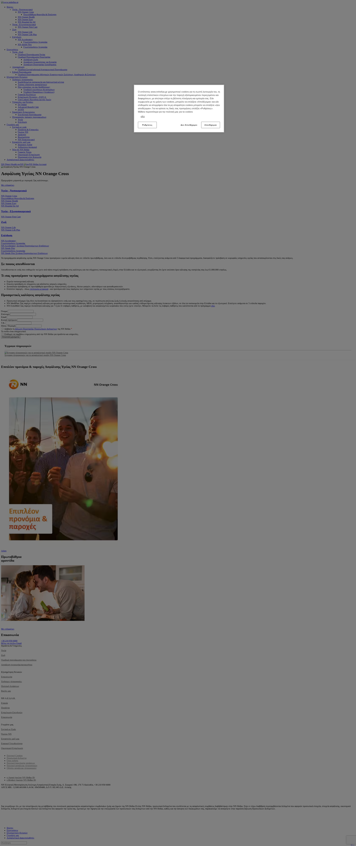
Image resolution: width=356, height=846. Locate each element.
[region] (179, 108)
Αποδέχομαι (210, 125)
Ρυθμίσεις (147, 125)
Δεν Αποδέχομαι (189, 125)
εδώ (143, 116)
